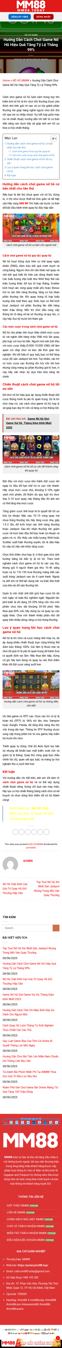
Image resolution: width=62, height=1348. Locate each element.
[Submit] (56, 928)
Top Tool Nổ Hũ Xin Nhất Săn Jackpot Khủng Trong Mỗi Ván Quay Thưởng (29, 950)
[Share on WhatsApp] (15, 832)
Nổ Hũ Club (40, 808)
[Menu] (5, 6)
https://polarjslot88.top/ (33, 1265)
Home (6, 80)
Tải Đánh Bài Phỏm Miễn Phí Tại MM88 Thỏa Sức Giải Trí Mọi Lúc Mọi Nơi (29, 1074)
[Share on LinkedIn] (46, 832)
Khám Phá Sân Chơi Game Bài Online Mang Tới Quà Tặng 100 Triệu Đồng (30, 1090)
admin (44, 59)
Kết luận (11, 175)
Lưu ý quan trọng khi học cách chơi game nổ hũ (30, 169)
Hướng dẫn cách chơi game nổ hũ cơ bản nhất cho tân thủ (30, 145)
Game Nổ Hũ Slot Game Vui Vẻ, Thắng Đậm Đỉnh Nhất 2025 (28, 997)
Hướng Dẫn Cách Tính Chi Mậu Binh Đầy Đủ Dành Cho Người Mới (28, 1012)
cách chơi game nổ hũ (18, 782)
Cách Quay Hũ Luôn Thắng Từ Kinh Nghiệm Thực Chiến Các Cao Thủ (28, 1028)
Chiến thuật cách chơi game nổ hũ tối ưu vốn (29, 161)
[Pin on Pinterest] (40, 832)
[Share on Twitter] (28, 832)
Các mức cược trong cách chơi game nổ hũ (33, 155)
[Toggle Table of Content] (52, 139)
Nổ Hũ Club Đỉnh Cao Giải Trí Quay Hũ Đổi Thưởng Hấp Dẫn (15, 888)
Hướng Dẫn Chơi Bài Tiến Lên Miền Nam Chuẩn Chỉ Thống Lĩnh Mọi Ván (30, 1059)
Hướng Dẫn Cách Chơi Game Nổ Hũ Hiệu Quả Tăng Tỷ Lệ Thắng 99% (29, 966)
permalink (31, 847)
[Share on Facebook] (21, 832)
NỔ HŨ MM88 (31, 35)
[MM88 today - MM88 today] (31, 6)
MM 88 (23, 203)
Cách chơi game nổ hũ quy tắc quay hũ (31, 151)
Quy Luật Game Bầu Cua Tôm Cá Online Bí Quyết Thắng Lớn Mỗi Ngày (27, 1043)
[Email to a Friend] (34, 832)
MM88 (8, 1157)
